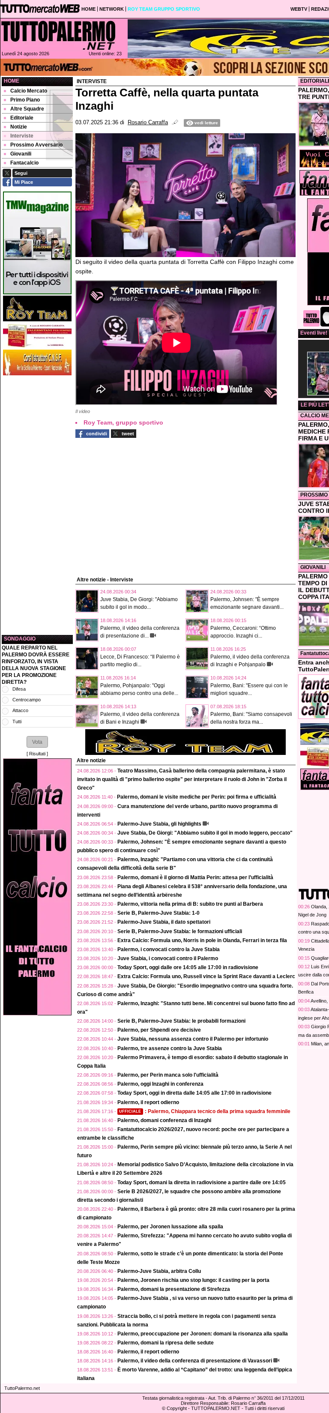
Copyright (177, 1408)
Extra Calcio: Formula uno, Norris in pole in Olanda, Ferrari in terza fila (202, 940)
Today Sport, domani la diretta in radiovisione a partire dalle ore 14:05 (201, 1182)
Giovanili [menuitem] (20, 154)
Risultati (37, 753)
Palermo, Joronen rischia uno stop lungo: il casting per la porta (193, 1280)
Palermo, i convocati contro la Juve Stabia (168, 949)
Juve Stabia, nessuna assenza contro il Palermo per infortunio (192, 1039)
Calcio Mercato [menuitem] (28, 91)
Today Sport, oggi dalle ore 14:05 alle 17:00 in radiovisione (187, 967)
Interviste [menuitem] (21, 136)
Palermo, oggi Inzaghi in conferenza (160, 1084)
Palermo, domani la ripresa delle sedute (165, 1343)
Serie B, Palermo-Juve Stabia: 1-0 (158, 913)
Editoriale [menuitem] (21, 118)
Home (11, 81)
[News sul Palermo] (58, 35)
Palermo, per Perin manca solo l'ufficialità (167, 1075)
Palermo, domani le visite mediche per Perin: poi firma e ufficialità (196, 797)
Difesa (19, 689)
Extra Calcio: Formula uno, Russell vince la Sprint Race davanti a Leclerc (206, 976)
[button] (37, 741)
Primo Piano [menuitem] (25, 100)
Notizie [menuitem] (18, 127)
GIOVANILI (313, 567)
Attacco (20, 710)
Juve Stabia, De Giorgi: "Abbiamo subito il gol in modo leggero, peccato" (205, 833)
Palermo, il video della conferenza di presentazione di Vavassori (194, 1361)
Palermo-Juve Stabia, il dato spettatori (163, 922)
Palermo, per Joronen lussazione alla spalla (170, 1227)
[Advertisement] (37, 505)
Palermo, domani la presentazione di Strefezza (173, 1289)
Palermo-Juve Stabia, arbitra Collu (159, 1271)
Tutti (16, 721)
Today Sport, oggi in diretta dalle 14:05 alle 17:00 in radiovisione (194, 1093)
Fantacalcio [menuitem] (24, 163)
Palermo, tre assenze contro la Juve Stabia (169, 1048)
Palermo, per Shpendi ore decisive (159, 1030)
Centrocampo (26, 699)
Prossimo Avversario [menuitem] (36, 145)
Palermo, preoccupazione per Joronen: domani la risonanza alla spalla (202, 1334)
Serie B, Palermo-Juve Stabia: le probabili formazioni (181, 1021)
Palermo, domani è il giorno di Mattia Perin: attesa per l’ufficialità (195, 877)
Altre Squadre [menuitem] (27, 109)
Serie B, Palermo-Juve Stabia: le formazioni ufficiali (179, 931)
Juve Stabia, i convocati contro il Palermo (167, 958)
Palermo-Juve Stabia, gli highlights (159, 824)
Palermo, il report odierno (148, 1102)
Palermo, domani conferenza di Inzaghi (164, 1120)
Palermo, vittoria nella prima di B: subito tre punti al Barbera (190, 904)
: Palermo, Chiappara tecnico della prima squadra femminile (204, 1111)
